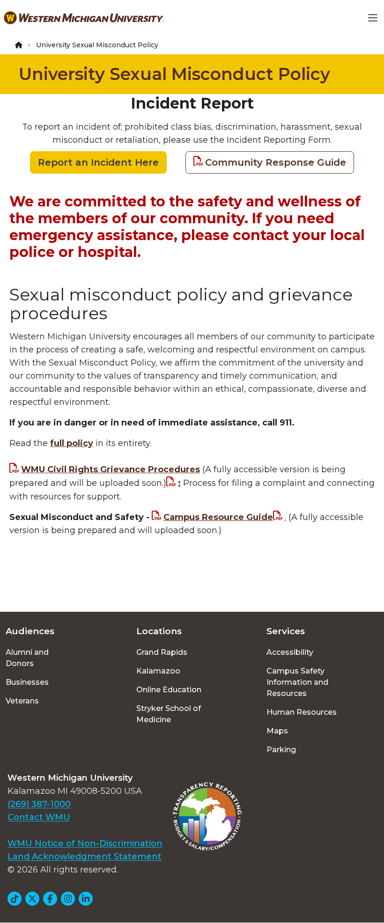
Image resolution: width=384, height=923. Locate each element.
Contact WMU (38, 817)
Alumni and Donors (27, 658)
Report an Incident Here (98, 162)
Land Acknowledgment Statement (84, 856)
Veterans (22, 700)
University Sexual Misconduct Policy (174, 74)
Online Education (168, 689)
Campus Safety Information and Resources (297, 682)
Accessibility (289, 652)
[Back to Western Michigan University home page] (83, 17)
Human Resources (301, 712)
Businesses (27, 682)
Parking (281, 749)
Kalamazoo (158, 671)
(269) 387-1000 (39, 804)
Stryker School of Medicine (168, 714)
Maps (277, 730)
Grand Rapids (161, 652)
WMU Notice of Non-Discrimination (84, 843)
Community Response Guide (275, 162)
